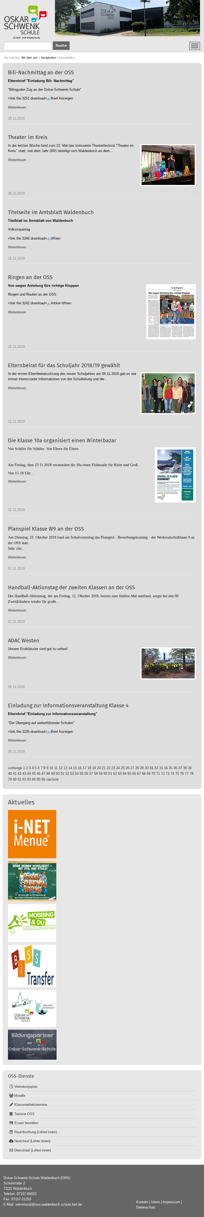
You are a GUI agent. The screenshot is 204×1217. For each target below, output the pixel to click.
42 (19, 774)
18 (89, 768)
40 (10, 774)
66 (134, 774)
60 (105, 774)
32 (156, 768)
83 (29, 779)
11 (56, 768)
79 (10, 779)
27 (132, 768)
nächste (52, 779)
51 (62, 774)
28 (137, 768)
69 (148, 774)
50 (58, 774)
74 (172, 774)
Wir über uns (29, 57)
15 (75, 768)
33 (161, 768)
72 (163, 774)
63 (120, 774)
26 (127, 768)
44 (29, 774)
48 (48, 774)
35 (170, 768)
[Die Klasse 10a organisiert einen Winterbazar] (175, 475)
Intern (155, 1202)
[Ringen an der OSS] (171, 312)
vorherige (15, 768)
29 (142, 768)
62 (115, 774)
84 (34, 779)
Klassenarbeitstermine (30, 1105)
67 (139, 774)
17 (84, 768)
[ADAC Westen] (168, 663)
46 (38, 774)
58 (96, 774)
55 (81, 774)
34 (166, 768)
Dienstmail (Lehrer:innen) (32, 1150)
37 (180, 768)
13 (65, 768)
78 (191, 774)
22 (108, 768)
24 (118, 768)
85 (38, 779)
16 (80, 768)
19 (94, 768)
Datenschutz (146, 1207)
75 (177, 774)
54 (77, 774)
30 (146, 768)
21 (103, 768)
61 (110, 774)
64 (124, 774)
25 (123, 768)
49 (53, 774)
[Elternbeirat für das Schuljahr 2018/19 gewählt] (168, 393)
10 (51, 768)
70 (153, 774)
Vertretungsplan (25, 1087)
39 (190, 768)
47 (43, 774)
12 (60, 768)
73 (167, 774)
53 (72, 774)
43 (24, 774)
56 (86, 774)
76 (182, 774)
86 (43, 779)
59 (101, 774)
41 (14, 774)
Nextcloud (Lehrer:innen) (32, 1141)
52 (67, 774)
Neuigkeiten (48, 57)
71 (158, 774)
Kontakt (142, 1202)
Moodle (19, 1096)
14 (70, 768)
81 (19, 779)
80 (14, 779)
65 (129, 774)
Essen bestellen (26, 1123)
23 (113, 768)
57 (91, 774)
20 (99, 768)
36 (175, 768)
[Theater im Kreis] (168, 165)
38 (185, 768)
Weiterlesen (17, 107)
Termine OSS (24, 1114)
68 (144, 774)
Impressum (171, 1202)
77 (187, 774)
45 (34, 774)
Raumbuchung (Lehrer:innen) (35, 1132)
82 (24, 779)
